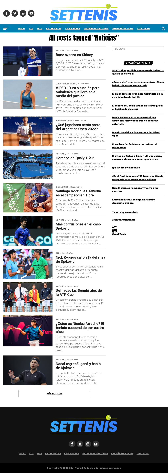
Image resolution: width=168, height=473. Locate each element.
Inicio (21, 28)
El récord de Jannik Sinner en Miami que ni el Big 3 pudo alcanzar (137, 107)
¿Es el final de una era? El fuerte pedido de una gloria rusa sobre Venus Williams (137, 177)
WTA (39, 28)
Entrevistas (53, 28)
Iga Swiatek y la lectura (126, 167)
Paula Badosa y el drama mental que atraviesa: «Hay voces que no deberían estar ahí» (135, 121)
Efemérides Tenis (122, 28)
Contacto (143, 28)
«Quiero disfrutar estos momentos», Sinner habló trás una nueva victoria (138, 83)
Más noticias (54, 393)
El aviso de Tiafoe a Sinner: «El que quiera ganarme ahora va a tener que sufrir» (137, 157)
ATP (31, 28)
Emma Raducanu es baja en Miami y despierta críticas (133, 201)
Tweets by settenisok (125, 212)
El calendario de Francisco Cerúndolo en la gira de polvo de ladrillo (137, 95)
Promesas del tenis (96, 28)
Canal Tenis (119, 234)
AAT (114, 227)
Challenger (72, 28)
